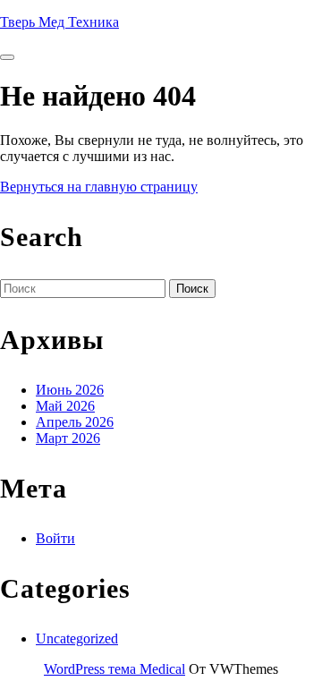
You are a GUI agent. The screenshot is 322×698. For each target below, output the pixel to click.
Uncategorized (77, 638)
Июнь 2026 (70, 389)
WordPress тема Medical (114, 669)
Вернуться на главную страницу (99, 186)
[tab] (7, 57)
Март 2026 (68, 438)
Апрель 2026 (75, 422)
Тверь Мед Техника (59, 22)
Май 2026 (65, 405)
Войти (55, 538)
